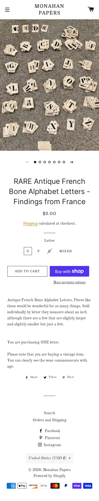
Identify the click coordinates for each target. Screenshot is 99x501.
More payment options (69, 282)
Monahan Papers (49, 9)
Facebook (52, 431)
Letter (49, 241)
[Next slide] (71, 162)
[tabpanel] (49, 84)
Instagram (52, 445)
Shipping (30, 224)
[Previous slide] (27, 162)
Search (49, 413)
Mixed (65, 251)
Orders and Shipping (50, 420)
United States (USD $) (47, 458)
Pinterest (52, 438)
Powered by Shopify (49, 476)
